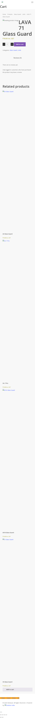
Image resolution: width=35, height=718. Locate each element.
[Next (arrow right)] (2, 717)
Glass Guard (17, 14)
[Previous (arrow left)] (0, 717)
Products (10, 14)
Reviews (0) (18, 58)
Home (4, 14)
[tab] (17, 58)
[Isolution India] (10, 705)
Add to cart (20, 44)
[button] (17, 689)
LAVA (23, 14)
